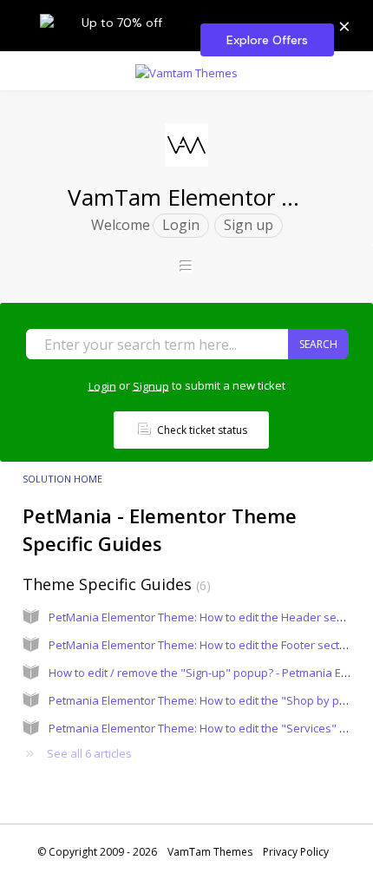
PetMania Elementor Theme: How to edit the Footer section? (205, 645)
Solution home (62, 478)
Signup (151, 385)
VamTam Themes (209, 851)
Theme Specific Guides (114, 584)
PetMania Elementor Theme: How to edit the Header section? (208, 617)
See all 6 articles (89, 753)
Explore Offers (267, 40)
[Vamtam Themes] (186, 71)
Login (102, 385)
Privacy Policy (296, 851)
